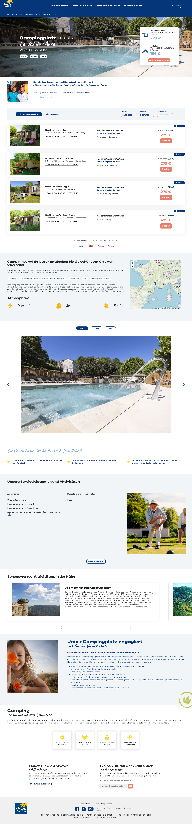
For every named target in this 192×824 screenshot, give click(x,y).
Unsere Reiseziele (59, 5)
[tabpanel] (96, 387)
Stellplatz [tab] (54, 114)
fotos (23, 56)
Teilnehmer (163, 112)
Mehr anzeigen (96, 561)
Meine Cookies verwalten (85, 817)
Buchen (166, 141)
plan (44, 56)
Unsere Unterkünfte (81, 5)
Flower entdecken (133, 5)
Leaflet (159, 308)
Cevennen (47, 270)
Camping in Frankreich (15, 14)
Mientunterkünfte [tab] (31, 114)
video (34, 56)
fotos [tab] (82, 328)
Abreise (142, 112)
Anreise (125, 112)
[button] (155, 283)
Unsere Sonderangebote (107, 5)
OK (130, 786)
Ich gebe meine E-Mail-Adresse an (116, 780)
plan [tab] (110, 328)
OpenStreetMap (168, 308)
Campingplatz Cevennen (32, 14)
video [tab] (96, 328)
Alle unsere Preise (159, 60)
